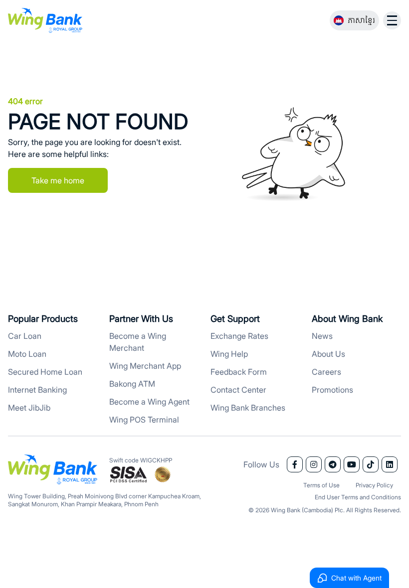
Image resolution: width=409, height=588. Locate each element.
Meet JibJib (29, 408)
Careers (326, 372)
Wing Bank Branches (247, 408)
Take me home (57, 180)
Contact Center (238, 390)
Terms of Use (321, 485)
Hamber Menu (392, 20)
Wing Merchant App (145, 366)
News (322, 336)
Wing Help (229, 354)
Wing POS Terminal (144, 420)
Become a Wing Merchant (137, 342)
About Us (328, 354)
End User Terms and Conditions (358, 497)
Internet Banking (37, 390)
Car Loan (24, 336)
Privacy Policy (374, 485)
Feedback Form (238, 372)
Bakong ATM (132, 384)
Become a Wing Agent (149, 402)
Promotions (332, 390)
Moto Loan (27, 354)
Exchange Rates (239, 336)
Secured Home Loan (45, 372)
